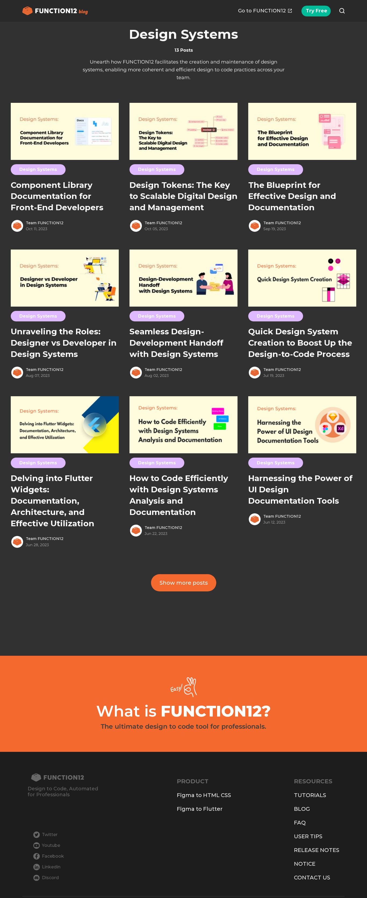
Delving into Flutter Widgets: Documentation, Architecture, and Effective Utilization (52, 500)
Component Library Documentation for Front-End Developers (57, 196)
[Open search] (342, 11)
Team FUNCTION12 (44, 222)
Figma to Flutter (199, 809)
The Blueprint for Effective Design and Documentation (292, 196)
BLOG (302, 809)
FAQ (300, 822)
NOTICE (304, 864)
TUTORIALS (310, 795)
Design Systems (38, 169)
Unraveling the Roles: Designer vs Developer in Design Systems (64, 343)
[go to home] (63, 777)
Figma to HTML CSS (204, 795)
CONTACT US (312, 877)
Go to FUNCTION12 (262, 11)
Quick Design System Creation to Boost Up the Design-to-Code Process (300, 343)
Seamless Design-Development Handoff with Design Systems (176, 343)
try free (316, 11)
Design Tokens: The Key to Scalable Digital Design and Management (183, 196)
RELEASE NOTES (316, 850)
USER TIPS (308, 836)
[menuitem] (265, 10)
